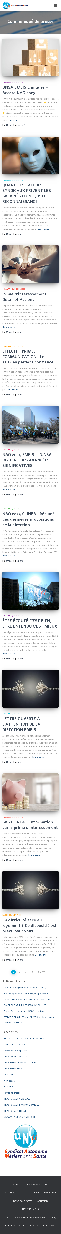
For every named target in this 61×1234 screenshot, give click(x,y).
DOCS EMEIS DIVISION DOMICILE (20, 1062)
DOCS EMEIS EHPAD (13, 1068)
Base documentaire (45, 1192)
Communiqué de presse (13, 82)
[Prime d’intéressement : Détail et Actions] (30, 264)
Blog (26, 1192)
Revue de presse (12, 1092)
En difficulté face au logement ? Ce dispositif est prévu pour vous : (29, 925)
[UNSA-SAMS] (16, 5)
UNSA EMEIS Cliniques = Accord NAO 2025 (25, 90)
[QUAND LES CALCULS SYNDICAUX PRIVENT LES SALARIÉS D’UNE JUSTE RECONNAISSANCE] (30, 155)
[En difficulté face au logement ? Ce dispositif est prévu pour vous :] (30, 890)
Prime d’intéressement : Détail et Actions (25, 296)
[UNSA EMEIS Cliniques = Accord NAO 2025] (30, 57)
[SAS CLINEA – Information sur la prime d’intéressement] (30, 792)
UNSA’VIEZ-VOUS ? (31, 1209)
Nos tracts (11, 1192)
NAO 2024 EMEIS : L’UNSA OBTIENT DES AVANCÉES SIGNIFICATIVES (27, 460)
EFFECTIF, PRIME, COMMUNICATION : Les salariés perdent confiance (28, 357)
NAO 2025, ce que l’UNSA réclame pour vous (26, 993)
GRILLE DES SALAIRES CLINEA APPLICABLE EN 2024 (30, 1217)
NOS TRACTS (10, 1086)
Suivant (42, 972)
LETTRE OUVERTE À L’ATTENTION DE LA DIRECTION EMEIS (21, 724)
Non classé (9, 1080)
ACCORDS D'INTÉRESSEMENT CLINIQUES (24, 1038)
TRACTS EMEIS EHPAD (15, 1111)
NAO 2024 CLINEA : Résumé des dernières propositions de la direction (28, 519)
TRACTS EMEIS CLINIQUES (17, 1098)
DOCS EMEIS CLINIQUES (16, 1056)
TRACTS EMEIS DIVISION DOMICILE (21, 1104)
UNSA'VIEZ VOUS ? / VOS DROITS (21, 1116)
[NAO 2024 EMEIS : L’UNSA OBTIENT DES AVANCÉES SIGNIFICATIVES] (30, 425)
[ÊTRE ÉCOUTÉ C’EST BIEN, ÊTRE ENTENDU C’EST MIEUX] (30, 591)
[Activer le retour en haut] (55, 1228)
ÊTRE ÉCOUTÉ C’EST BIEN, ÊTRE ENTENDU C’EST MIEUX (29, 623)
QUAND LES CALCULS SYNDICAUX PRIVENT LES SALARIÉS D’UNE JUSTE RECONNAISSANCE (26, 193)
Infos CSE (8, 1074)
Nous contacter (22, 1201)
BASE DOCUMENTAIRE (11, 915)
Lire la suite (14, 120)
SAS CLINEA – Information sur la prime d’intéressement (30, 824)
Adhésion (42, 1201)
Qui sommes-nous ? (37, 1184)
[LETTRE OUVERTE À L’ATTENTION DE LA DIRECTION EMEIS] (30, 689)
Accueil (16, 1184)
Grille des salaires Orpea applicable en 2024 (30, 1225)
